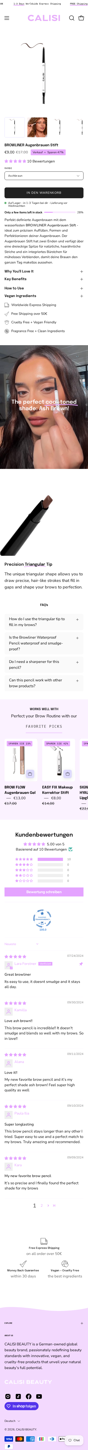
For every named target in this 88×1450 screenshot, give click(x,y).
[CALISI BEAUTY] (44, 18)
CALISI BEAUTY (26, 1429)
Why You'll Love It (19, 271)
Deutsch (10, 1421)
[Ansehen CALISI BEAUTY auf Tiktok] (18, 1396)
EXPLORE (8, 1323)
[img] (15, 956)
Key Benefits (16, 279)
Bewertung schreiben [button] (44, 891)
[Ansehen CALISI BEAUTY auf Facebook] (28, 1396)
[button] (71, 18)
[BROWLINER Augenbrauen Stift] (15, 127)
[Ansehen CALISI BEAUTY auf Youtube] (39, 1396)
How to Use (14, 288)
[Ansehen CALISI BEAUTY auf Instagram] (8, 1396)
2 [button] (42, 1205)
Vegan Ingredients (20, 296)
